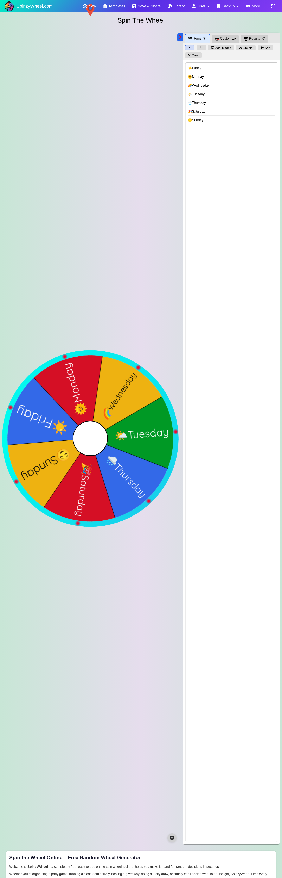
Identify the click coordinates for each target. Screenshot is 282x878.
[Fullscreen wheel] (273, 6)
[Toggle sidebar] (180, 37)
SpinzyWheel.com (35, 6)
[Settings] (172, 837)
